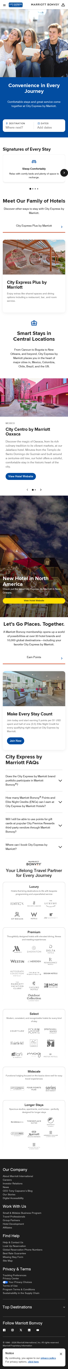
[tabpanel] (34, 125)
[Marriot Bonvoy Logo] (34, 863)
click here (33, 1361)
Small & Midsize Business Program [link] (22, 1213)
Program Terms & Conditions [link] (19, 1289)
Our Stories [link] (9, 1194)
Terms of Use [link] (10, 1285)
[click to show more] (64, 173)
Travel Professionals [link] (14, 1216)
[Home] (16, 8)
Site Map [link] (8, 1260)
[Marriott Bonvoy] (45, 4)
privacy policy (48, 1358)
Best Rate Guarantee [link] (14, 1253)
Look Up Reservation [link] (14, 1246)
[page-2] (32, 188)
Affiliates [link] (7, 1227)
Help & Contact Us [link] (13, 1242)
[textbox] (18, 127)
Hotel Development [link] (13, 1224)
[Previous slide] (28, 490)
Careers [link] (7, 1179)
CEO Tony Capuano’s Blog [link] (17, 1190)
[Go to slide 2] (35, 489)
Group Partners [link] (11, 1220)
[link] (17, 1282)
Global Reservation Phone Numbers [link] (22, 1249)
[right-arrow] (58, 227)
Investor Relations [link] (12, 1183)
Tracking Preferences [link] (14, 1275)
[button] (48, 125)
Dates (45, 123)
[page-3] (35, 188)
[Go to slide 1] (32, 489)
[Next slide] (40, 490)
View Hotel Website (20, 476)
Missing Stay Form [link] (13, 1257)
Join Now (15, 740)
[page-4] (37, 188)
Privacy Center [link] (11, 1278)
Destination (17, 123)
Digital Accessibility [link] (13, 1198)
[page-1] (30, 188)
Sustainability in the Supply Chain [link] (21, 1293)
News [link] (6, 1187)
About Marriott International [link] (18, 1176)
